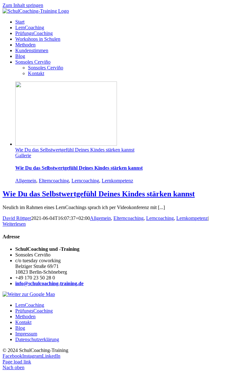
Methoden (25, 316)
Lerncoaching (85, 180)
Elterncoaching (54, 180)
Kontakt (23, 322)
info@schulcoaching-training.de (49, 283)
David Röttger (17, 218)
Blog (20, 328)
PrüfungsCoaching (34, 310)
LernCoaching (29, 305)
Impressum (26, 333)
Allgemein (25, 180)
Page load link (17, 361)
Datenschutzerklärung (37, 339)
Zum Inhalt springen (23, 5)
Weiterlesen (14, 224)
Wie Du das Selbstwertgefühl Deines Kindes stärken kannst (74, 149)
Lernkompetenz (117, 180)
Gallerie (23, 155)
